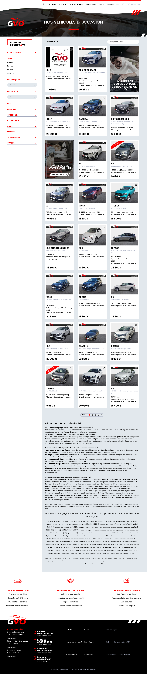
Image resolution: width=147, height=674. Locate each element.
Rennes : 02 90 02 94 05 (45, 633)
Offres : (11, 143)
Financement (76, 4)
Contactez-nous (113, 4)
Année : (10, 126)
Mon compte (88, 654)
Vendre (86, 630)
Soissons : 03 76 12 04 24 (44, 650)
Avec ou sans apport (126, 605)
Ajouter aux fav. (71, 49)
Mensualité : (12, 109)
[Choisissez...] (22, 97)
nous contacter (100, 497)
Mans (65, 484)
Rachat (63, 4)
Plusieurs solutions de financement (126, 598)
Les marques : (13, 80)
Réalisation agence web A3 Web (118, 654)
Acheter (52, 4)
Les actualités (71, 654)
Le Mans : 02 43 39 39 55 (44, 642)
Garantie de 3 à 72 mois (18, 598)
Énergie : (11, 132)
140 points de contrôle (17, 602)
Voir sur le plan (12, 638)
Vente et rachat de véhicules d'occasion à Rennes (16, 620)
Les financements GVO (126, 590)
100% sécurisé (126, 602)
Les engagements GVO (70, 590)
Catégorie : (12, 115)
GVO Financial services (126, 594)
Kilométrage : (13, 120)
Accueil (43, 4)
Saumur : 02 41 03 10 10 (44, 659)
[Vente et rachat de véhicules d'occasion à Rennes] (16, 22)
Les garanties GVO (17, 590)
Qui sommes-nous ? (94, 4)
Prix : (9, 104)
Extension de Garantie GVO (17, 605)
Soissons (55, 484)
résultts (18, 44)
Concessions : (14, 52)
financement (127, 493)
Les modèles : (13, 92)
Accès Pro (135, 4)
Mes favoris (123, 4)
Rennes (48, 484)
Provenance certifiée (18, 594)
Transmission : (14, 137)
